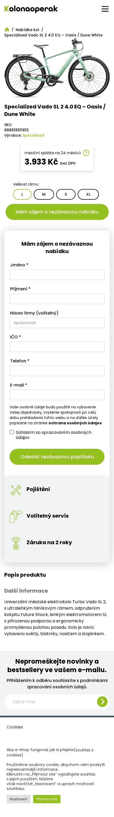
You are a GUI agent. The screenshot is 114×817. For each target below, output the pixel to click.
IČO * (15, 337)
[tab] (57, 575)
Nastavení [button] (18, 799)
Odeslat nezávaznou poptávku (57, 456)
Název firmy (34, 313)
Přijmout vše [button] (46, 799)
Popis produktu (25, 575)
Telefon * (19, 361)
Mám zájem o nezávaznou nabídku (57, 211)
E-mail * (18, 385)
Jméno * (19, 265)
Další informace (26, 590)
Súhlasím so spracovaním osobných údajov (53, 435)
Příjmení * (20, 289)
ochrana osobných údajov (75, 423)
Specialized (33, 135)
